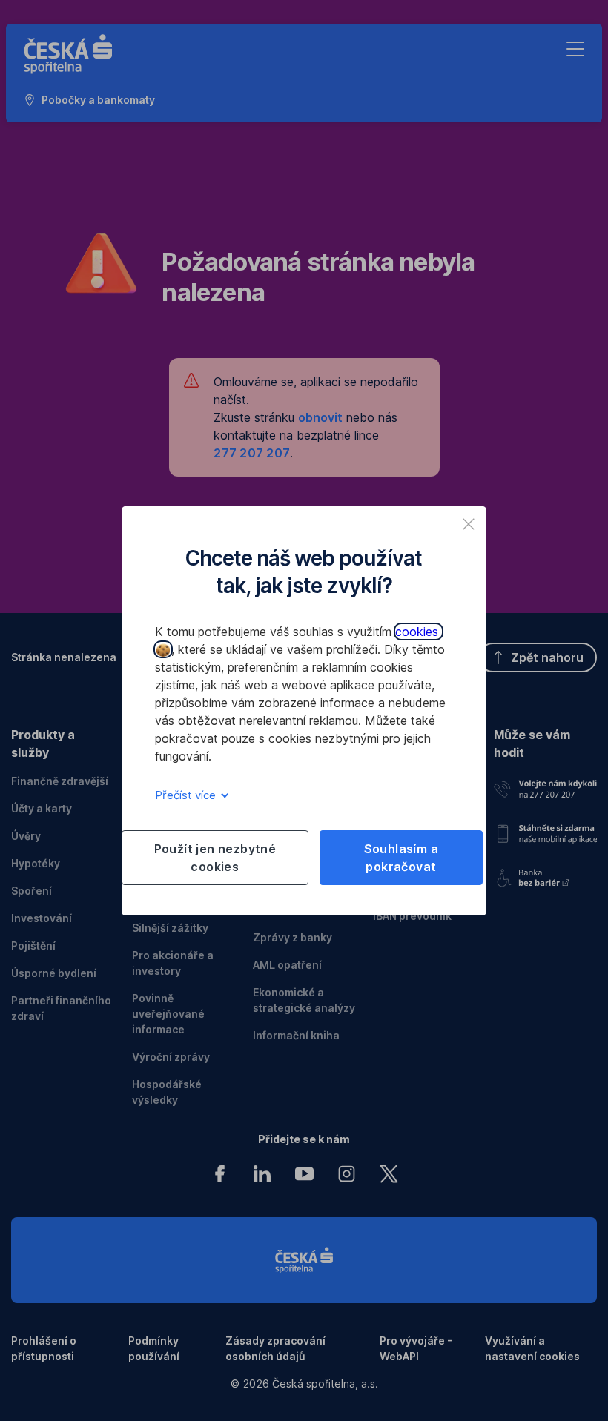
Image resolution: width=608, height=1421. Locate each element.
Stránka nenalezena (63, 657)
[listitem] (469, 524)
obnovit (320, 417)
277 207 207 (252, 452)
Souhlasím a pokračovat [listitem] (401, 857)
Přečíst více (187, 795)
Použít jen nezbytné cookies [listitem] (215, 857)
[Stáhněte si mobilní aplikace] (545, 830)
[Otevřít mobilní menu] (575, 49)
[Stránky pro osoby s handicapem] (545, 875)
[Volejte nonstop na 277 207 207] (545, 786)
